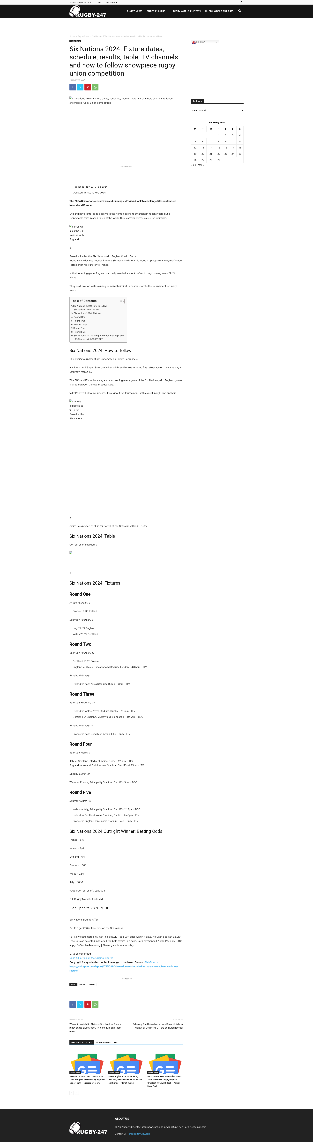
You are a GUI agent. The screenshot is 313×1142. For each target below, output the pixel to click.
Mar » (201, 164)
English (200, 42)
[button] (240, 11)
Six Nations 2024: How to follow (90, 306)
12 (195, 147)
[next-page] (77, 1093)
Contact (99, 2)
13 (202, 147)
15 (218, 147)
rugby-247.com (198, 1126)
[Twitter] (80, 87)
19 (195, 153)
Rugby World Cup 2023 (219, 11)
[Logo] (87, 11)
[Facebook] (241, 2)
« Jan (193, 164)
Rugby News (134, 11)
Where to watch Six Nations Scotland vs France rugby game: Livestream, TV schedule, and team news (95, 1028)
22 (218, 153)
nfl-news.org (182, 1126)
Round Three (80, 324)
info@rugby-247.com (139, 1133)
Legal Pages (110, 2)
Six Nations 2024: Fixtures (87, 313)
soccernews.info (149, 1126)
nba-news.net (166, 1126)
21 (210, 153)
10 (232, 141)
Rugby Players (156, 11)
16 (225, 147)
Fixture (82, 984)
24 (232, 153)
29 (218, 160)
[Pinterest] (87, 87)
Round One (79, 317)
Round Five (80, 332)
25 (240, 153)
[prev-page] (71, 1093)
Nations (92, 984)
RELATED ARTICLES (81, 1042)
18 (240, 147)
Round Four (79, 328)
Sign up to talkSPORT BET (90, 339)
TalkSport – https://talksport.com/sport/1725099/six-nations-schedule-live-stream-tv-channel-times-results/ (123, 966)
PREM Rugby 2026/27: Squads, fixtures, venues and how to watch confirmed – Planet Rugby (125, 1079)
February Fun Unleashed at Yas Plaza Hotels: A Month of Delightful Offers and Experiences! (158, 1026)
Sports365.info (131, 1126)
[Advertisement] (156, 26)
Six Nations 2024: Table (86, 309)
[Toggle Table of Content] (120, 301)
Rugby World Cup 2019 (186, 11)
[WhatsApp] (95, 87)
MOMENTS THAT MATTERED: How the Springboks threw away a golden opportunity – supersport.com (87, 1079)
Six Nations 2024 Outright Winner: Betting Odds (99, 335)
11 (240, 141)
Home (72, 36)
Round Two (79, 320)
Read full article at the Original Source (91, 957)
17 (232, 147)
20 (202, 153)
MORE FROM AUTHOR (107, 1042)
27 (202, 160)
